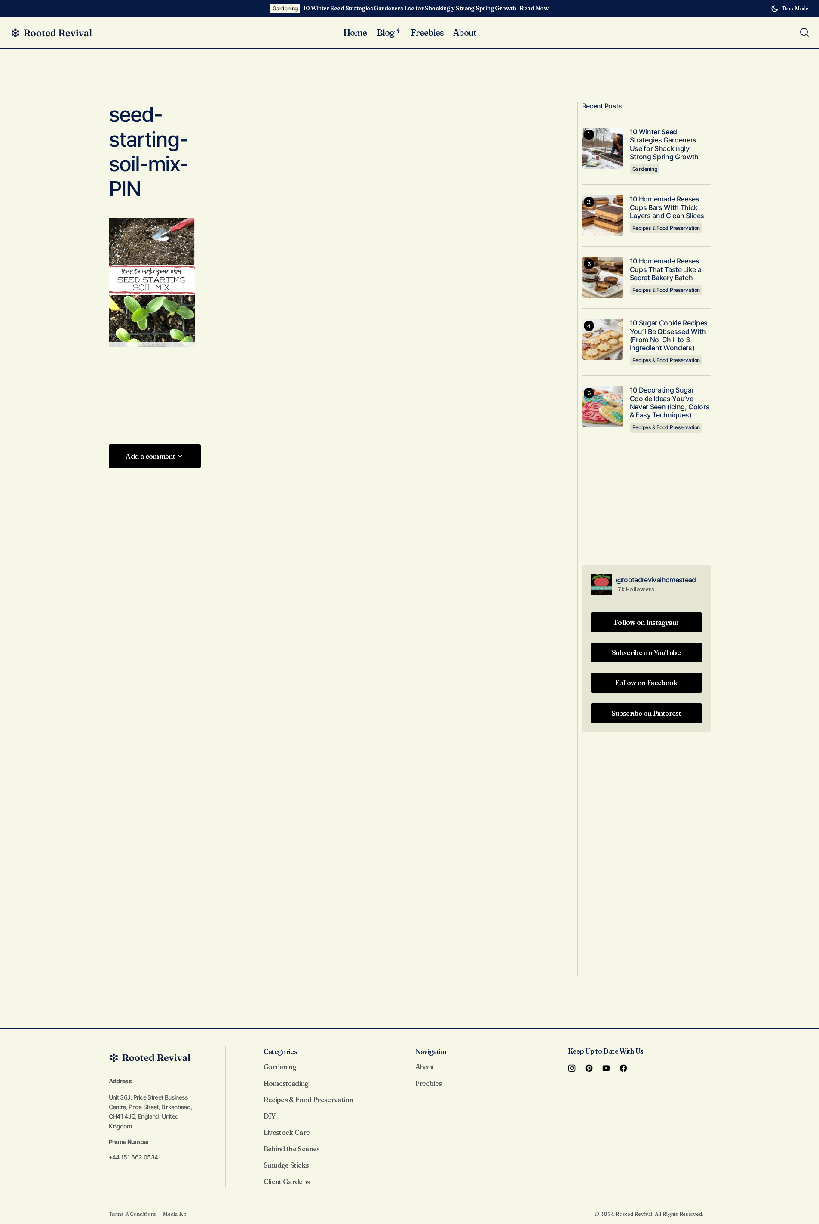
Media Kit (174, 1214)
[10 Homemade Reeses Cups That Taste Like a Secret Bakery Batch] (602, 277)
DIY (270, 1116)
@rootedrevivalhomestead (656, 579)
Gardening (285, 8)
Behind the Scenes (292, 1148)
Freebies (428, 1083)
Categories (281, 1051)
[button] (790, 8)
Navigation (432, 1051)
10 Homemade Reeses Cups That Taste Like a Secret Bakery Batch (666, 269)
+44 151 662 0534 (133, 1157)
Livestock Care (287, 1132)
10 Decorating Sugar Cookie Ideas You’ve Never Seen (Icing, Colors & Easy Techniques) (670, 402)
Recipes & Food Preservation (666, 228)
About (424, 1067)
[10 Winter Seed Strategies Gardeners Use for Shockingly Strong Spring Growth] (602, 148)
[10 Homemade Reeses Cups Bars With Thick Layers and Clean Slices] (602, 215)
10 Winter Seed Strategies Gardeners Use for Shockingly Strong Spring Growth (410, 8)
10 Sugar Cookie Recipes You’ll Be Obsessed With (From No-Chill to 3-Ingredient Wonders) (669, 335)
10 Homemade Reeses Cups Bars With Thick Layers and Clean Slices (667, 207)
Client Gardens (287, 1181)
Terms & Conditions (132, 1214)
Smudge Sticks (286, 1165)
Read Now (534, 8)
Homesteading (286, 1083)
